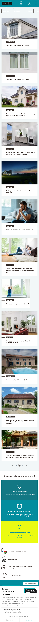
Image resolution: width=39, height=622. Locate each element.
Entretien (17, 11)
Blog (13, 8)
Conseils (6, 11)
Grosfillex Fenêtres (5, 8)
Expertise (29, 11)
